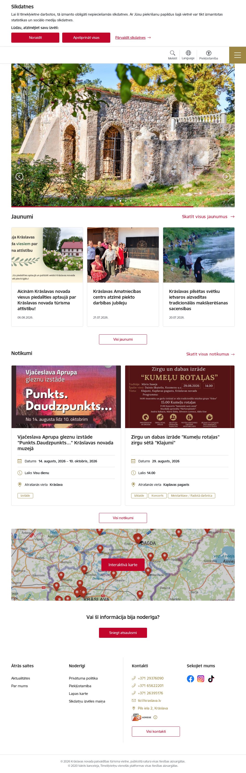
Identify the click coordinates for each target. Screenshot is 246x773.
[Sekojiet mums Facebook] (190, 678)
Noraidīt (35, 37)
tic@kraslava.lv (149, 700)
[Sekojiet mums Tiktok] (211, 678)
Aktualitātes (20, 678)
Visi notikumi (123, 518)
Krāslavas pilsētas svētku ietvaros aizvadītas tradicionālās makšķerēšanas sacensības (198, 300)
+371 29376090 (151, 678)
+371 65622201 (151, 685)
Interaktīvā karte (123, 564)
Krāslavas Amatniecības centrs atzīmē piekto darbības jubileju (117, 297)
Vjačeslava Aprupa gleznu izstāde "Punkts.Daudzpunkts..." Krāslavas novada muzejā (65, 442)
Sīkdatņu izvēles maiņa (87, 701)
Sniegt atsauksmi (123, 632)
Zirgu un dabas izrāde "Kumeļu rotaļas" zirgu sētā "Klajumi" (175, 440)
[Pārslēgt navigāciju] (237, 55)
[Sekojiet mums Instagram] (200, 678)
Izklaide (139, 495)
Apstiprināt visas (86, 37)
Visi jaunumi (123, 339)
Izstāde (25, 495)
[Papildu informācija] (155, 717)
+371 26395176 (150, 693)
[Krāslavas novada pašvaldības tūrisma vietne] (39, 54)
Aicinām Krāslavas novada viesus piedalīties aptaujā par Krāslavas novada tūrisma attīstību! (47, 300)
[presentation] (19, 177)
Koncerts (158, 495)
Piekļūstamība (80, 686)
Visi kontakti (156, 731)
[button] (115, 200)
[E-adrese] (141, 717)
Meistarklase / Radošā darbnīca (191, 495)
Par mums (19, 686)
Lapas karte (78, 693)
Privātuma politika (83, 678)
